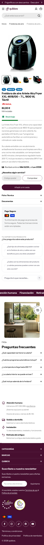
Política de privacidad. (9, 493)
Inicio (4, 24)
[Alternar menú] (3, 8)
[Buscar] (39, 15)
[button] (2, 2)
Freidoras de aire (16, 24)
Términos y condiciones (12, 531)
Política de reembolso (32, 535)
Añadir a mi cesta (22, 187)
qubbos (12, 540)
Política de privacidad (11, 535)
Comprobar (32, 178)
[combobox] (22, 15)
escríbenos (31, 406)
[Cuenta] (36, 8)
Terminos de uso (31, 490)
